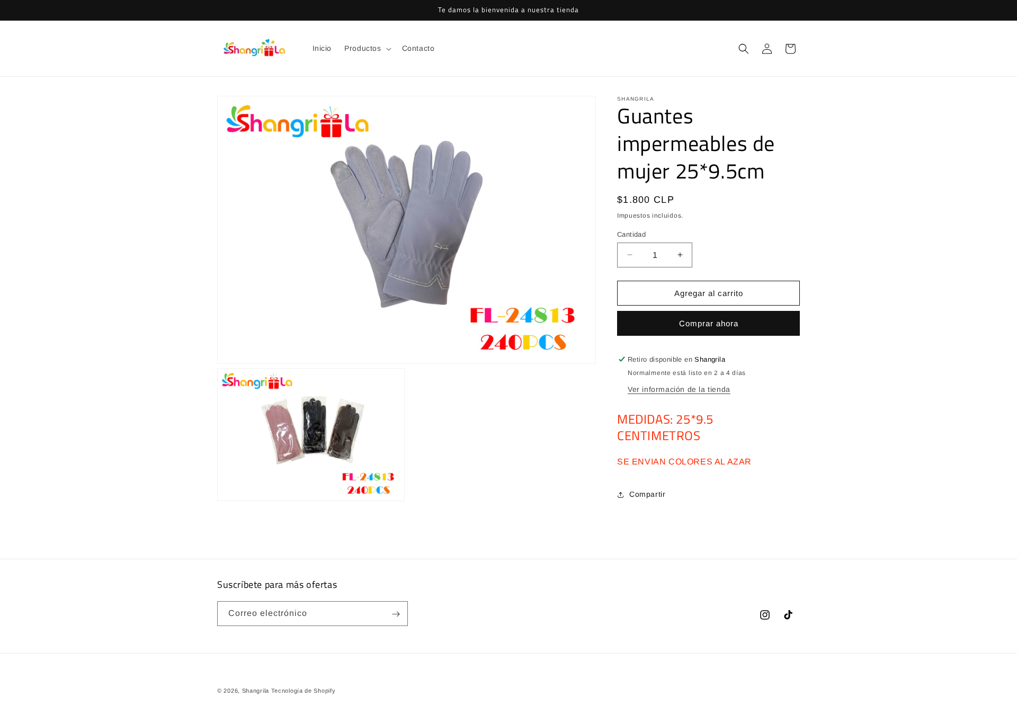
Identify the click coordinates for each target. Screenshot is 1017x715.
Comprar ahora (708, 323)
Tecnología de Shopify (303, 690)
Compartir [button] (647, 494)
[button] (366, 48)
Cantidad (631, 234)
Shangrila (255, 690)
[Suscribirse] (395, 614)
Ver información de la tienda (679, 389)
